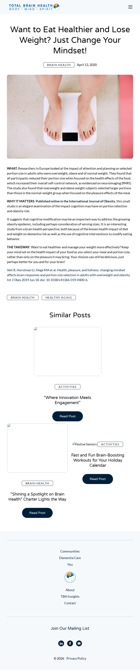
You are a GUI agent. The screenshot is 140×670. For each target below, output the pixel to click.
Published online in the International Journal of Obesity (75, 201)
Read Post (69, 418)
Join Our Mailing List (70, 628)
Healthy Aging (59, 297)
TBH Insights (70, 596)
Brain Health (59, 64)
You (70, 564)
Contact (70, 603)
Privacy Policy (76, 658)
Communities (70, 551)
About (70, 590)
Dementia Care (70, 558)
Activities (68, 386)
